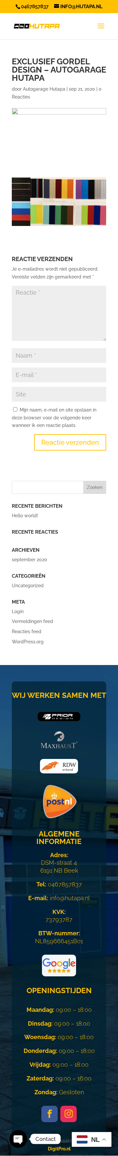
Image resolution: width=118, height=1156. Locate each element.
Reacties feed (26, 631)
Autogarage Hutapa (44, 89)
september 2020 (29, 559)
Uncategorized (28, 585)
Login (18, 611)
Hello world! (25, 515)
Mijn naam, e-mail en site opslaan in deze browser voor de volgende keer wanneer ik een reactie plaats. (54, 417)
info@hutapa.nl (59, 898)
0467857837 (59, 884)
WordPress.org (28, 641)
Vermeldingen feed (32, 621)
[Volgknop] (49, 1114)
